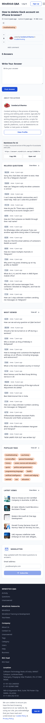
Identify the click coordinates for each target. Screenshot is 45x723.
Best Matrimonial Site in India (16, 396)
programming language (14, 471)
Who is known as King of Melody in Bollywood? (18, 343)
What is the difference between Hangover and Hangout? (21, 427)
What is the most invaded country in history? (22, 366)
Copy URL (12, 156)
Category (5, 641)
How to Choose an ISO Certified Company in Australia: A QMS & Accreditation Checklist (24, 499)
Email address (9, 561)
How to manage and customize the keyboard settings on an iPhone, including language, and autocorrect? (22, 354)
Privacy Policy (8, 718)
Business (5, 652)
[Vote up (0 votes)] (4, 35)
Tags (4, 638)
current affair (10, 459)
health (29, 471)
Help (4, 649)
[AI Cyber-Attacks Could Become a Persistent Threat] (7, 508)
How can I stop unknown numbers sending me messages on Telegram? (21, 406)
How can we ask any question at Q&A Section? (22, 322)
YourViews (6, 617)
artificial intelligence (13, 475)
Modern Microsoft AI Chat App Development (24, 517)
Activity (5, 593)
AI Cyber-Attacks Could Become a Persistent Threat (25, 508)
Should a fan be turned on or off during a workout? (20, 332)
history (8, 463)
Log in (24, 4)
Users (4, 645)
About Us (5, 627)
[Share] (3, 23)
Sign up (36, 4)
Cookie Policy (21, 716)
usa (16, 479)
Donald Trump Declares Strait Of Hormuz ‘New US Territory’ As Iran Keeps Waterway (25, 526)
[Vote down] (4, 42)
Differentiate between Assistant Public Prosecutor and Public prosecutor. (19, 416)
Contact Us (6, 631)
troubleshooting (9, 27)
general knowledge (26, 459)
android (8, 479)
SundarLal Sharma (27, 37)
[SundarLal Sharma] (11, 38)
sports (8, 467)
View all (34, 312)
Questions (6, 596)
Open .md (32, 156)
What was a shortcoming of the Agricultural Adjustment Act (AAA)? (21, 386)
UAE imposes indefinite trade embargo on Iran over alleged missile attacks (24, 535)
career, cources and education (25, 463)
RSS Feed (5, 662)
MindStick (6, 610)
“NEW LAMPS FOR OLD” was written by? (19, 437)
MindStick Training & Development (16, 614)
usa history (25, 455)
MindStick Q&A (10, 4)
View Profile (22, 132)
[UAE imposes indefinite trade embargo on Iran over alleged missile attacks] (7, 535)
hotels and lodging (31, 475)
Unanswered (7, 600)
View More (33, 165)
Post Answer (9, 89)
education (25, 479)
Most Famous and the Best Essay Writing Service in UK (20, 375)
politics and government (23, 467)
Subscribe (24, 573)
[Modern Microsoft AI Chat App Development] (7, 517)
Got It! (37, 711)
